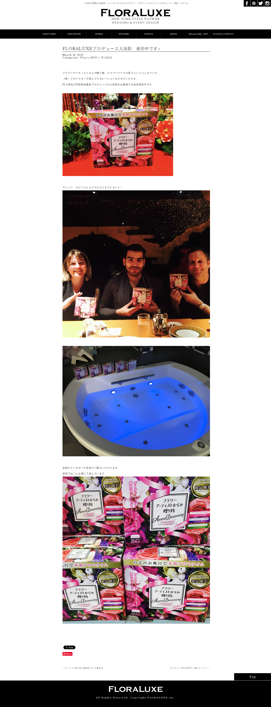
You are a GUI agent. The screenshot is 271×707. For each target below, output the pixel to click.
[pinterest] (254, 1)
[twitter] (260, 1)
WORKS (99, 34)
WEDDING (124, 34)
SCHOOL (148, 34)
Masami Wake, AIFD (198, 34)
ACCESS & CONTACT (223, 34)
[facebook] (247, 1)
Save (69, 653)
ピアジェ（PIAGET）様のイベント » (190, 668)
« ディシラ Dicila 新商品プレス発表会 (82, 668)
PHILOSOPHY (74, 34)
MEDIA (173, 34)
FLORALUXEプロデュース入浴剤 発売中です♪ (111, 48)
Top (252, 676)
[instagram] (267, 1)
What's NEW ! (89, 57)
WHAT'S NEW (49, 34)
